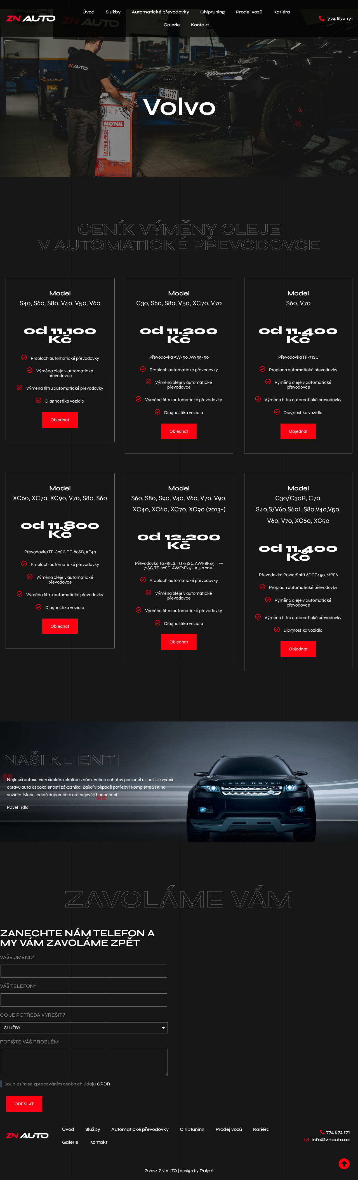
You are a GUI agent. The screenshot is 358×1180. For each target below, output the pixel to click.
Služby (113, 12)
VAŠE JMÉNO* (17, 957)
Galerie (172, 24)
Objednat (60, 419)
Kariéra (282, 12)
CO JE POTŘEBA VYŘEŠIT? (32, 1015)
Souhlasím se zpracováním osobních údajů (57, 1084)
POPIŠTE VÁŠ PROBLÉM (29, 1042)
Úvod (89, 12)
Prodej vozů (249, 12)
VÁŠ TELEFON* (18, 986)
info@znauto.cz (331, 1139)
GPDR (103, 1084)
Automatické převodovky (160, 12)
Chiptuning (212, 12)
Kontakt (200, 24)
